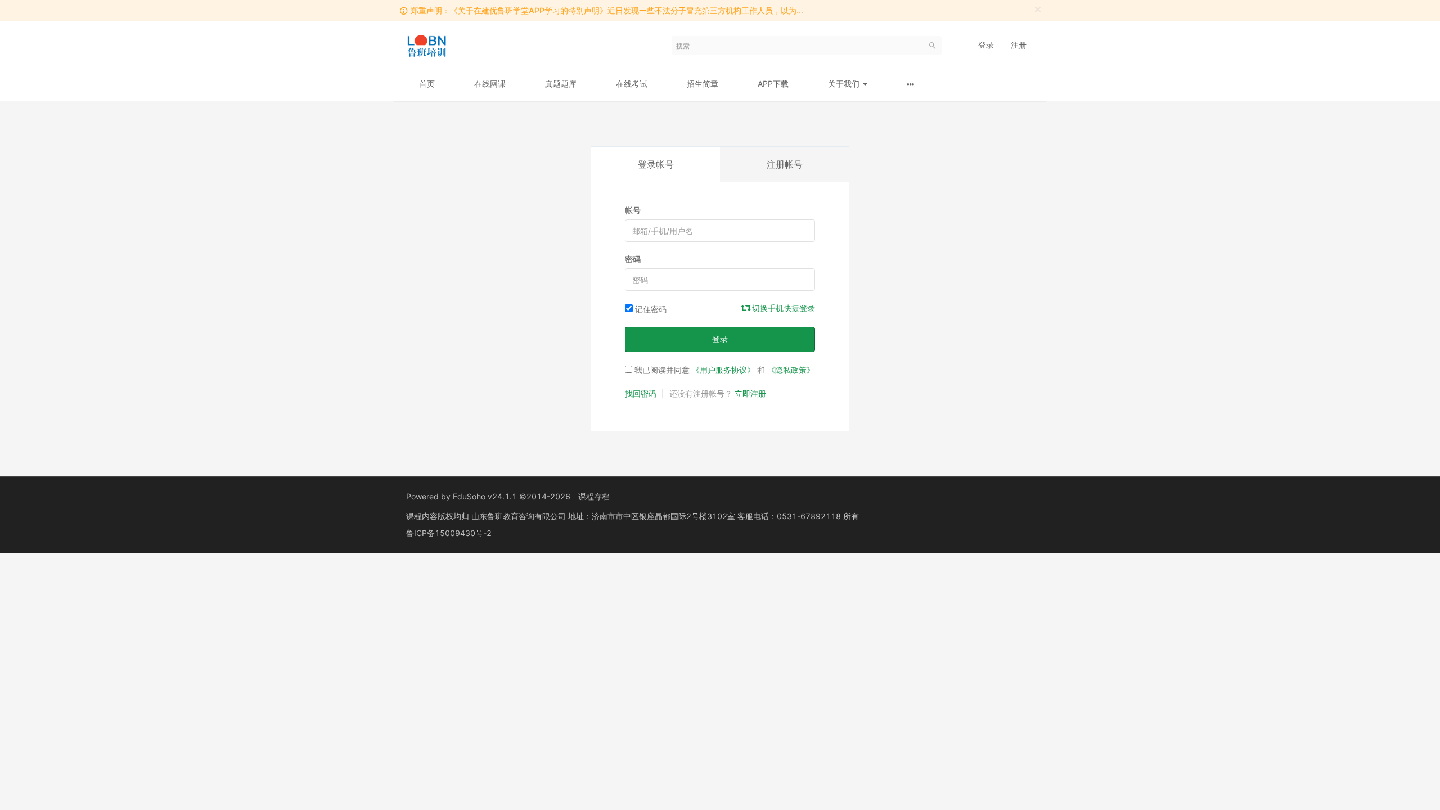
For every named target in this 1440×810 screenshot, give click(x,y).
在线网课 (490, 83)
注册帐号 (785, 164)
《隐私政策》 (790, 370)
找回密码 (640, 393)
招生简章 (702, 83)
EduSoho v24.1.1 (485, 496)
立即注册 (750, 393)
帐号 (633, 210)
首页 (427, 83)
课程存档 (594, 496)
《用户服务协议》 (723, 370)
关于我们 (845, 83)
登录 (986, 45)
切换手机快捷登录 (782, 308)
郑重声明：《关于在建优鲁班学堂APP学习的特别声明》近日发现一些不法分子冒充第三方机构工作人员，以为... (607, 10)
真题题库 (561, 83)
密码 (633, 259)
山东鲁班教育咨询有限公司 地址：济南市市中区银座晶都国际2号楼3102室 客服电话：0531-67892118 (657, 516)
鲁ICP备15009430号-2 (449, 533)
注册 (1019, 45)
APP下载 (773, 83)
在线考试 (631, 83)
